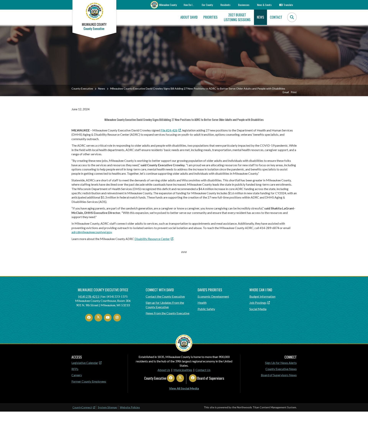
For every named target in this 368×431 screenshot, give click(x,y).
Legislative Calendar (84, 363)
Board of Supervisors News (279, 375)
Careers (76, 375)
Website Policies (130, 407)
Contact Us (203, 370)
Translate (288, 5)
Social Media (257, 309)
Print (294, 92)
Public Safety (206, 309)
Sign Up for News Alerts (281, 363)
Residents (225, 5)
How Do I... (189, 5)
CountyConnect (82, 407)
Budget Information (262, 296)
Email (286, 92)
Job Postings (257, 302)
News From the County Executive (167, 313)
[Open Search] (292, 17)
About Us (164, 370)
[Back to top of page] (360, 422)
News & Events (264, 5)
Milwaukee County (168, 5)
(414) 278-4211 (88, 296)
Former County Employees (88, 381)
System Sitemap (107, 407)
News (101, 88)
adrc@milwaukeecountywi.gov (91, 232)
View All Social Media (184, 388)
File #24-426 (169, 130)
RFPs (74, 369)
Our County (207, 5)
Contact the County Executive (165, 296)
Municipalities (182, 370)
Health (202, 302)
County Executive (82, 88)
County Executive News (281, 369)
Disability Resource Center (152, 239)
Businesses (243, 5)
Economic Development (213, 296)
